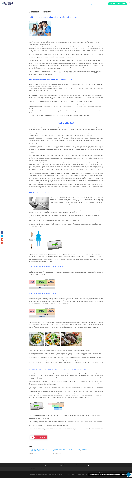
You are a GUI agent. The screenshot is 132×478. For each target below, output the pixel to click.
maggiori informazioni (116, 474)
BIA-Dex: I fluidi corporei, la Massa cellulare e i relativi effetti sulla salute (39, 449)
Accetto (125, 474)
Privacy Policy (32, 468)
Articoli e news (102, 4)
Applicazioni (94, 4)
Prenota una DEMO (117, 4)
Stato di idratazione (82, 449)
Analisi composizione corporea (80, 4)
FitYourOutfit (67, 4)
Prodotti (60, 4)
